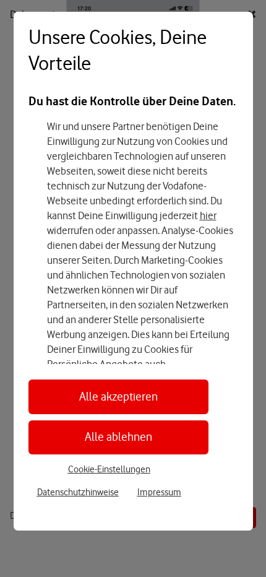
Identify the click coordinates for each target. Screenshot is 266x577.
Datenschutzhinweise (78, 492)
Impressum (159, 492)
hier (208, 215)
